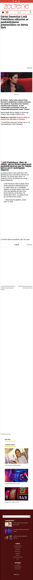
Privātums (17, 568)
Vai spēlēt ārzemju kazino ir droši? (21, 530)
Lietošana (17, 565)
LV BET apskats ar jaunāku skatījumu (20, 523)
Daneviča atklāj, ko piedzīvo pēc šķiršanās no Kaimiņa (15, 118)
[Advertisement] (16, 47)
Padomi (17, 555)
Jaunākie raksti (18, 546)
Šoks (17, 559)
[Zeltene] (3, 12)
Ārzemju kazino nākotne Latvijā (20, 537)
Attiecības (17, 549)
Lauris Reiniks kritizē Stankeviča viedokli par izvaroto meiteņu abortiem (8, 288)
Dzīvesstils (18, 551)
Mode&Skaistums (17, 557)
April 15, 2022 (8, 202)
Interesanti (18, 547)
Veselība (17, 553)
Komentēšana (17, 567)
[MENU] (7, 12)
